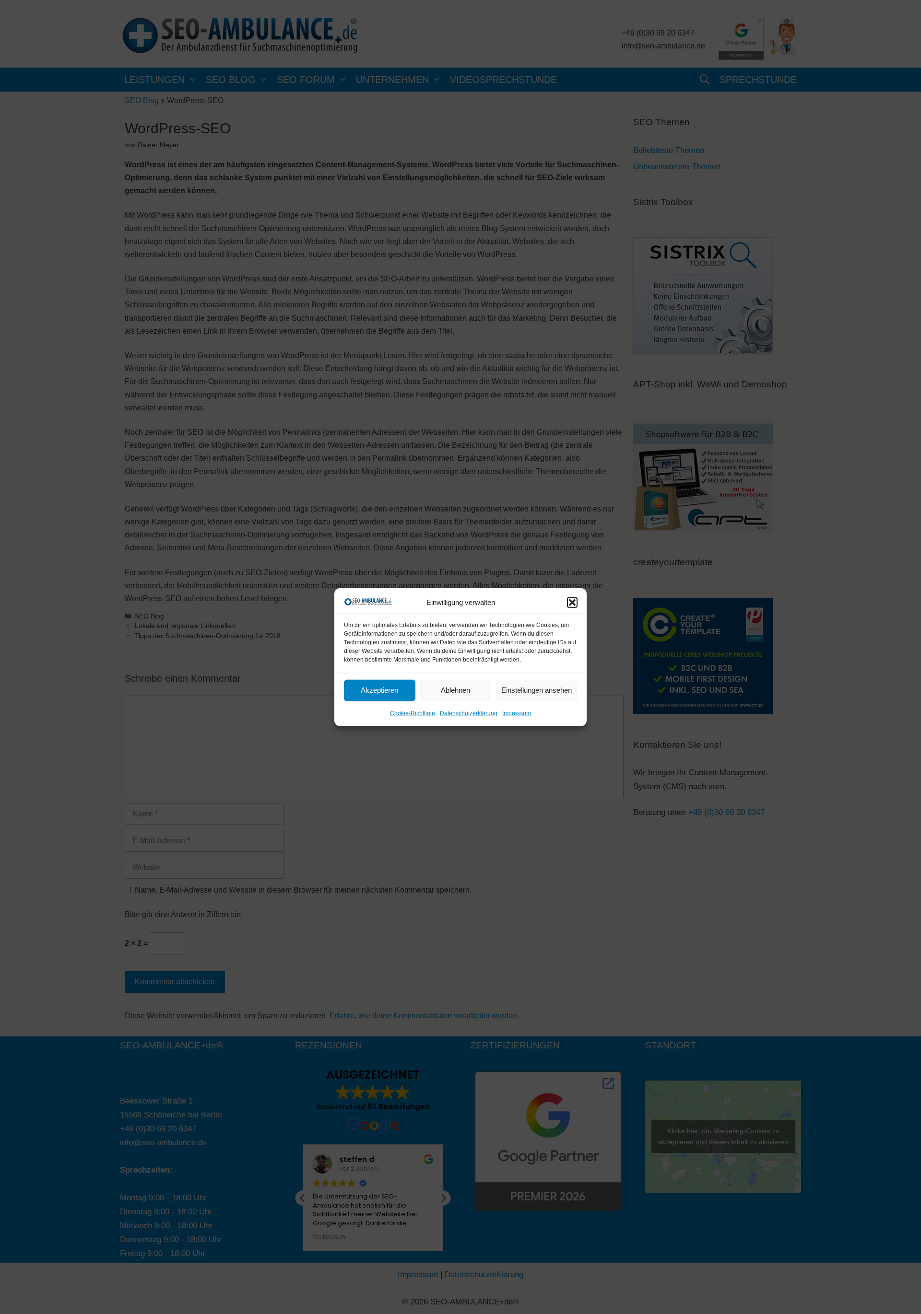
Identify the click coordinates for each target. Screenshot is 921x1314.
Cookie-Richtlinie (412, 713)
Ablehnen (455, 690)
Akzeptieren (379, 690)
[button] (572, 602)
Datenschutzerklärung (468, 713)
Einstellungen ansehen (536, 690)
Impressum (516, 713)
